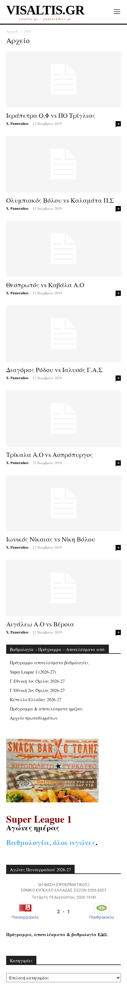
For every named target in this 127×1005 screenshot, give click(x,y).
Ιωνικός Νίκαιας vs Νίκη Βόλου (50, 539)
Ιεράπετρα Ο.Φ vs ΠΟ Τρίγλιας (50, 115)
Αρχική (12, 31)
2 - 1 (63, 912)
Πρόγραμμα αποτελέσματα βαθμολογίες (49, 662)
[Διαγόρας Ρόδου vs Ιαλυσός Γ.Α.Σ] (63, 333)
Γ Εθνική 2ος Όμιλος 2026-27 (37, 690)
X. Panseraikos (17, 123)
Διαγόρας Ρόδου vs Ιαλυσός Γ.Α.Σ (54, 369)
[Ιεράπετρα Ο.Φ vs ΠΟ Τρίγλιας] (63, 79)
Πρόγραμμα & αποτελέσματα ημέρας (46, 709)
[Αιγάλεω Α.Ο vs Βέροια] (63, 588)
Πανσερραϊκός (25, 917)
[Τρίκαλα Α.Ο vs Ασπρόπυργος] (63, 418)
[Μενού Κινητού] (117, 11)
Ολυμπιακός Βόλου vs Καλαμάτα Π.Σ (60, 200)
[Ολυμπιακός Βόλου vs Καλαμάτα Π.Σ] (63, 164)
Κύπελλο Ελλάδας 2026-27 (35, 699)
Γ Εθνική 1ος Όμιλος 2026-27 (37, 681)
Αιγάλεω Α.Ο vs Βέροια (40, 624)
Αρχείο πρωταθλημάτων (34, 718)
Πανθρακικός (101, 917)
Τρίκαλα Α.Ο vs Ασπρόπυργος (49, 454)
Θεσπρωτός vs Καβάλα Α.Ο (45, 284)
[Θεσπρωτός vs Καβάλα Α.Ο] (63, 249)
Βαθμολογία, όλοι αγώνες (51, 842)
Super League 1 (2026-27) (33, 672)
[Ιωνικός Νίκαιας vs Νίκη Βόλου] (63, 503)
